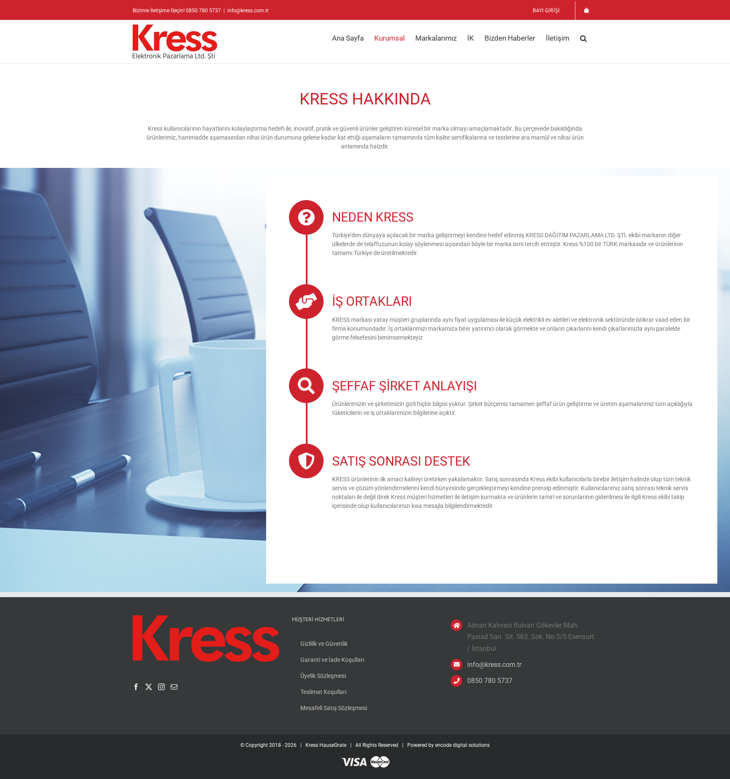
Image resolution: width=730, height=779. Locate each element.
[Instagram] (161, 686)
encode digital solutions (462, 745)
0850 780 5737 (489, 681)
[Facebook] (136, 686)
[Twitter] (148, 686)
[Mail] (174, 686)
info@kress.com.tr (248, 11)
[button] (583, 38)
